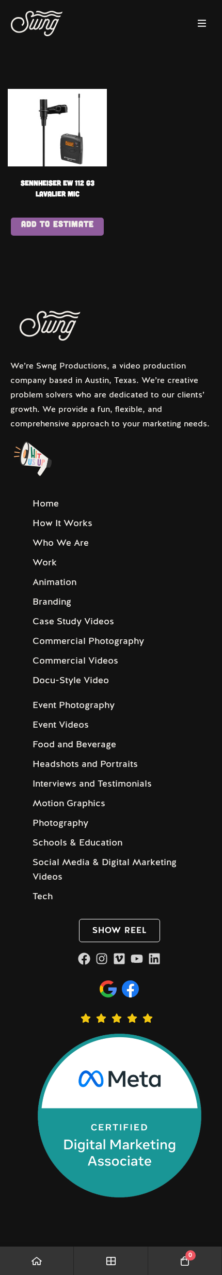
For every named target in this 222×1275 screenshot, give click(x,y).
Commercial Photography (88, 641)
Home (46, 503)
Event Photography (74, 705)
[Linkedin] (154, 959)
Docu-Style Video (71, 680)
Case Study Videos (73, 621)
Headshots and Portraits (85, 764)
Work (45, 562)
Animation (54, 582)
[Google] (108, 988)
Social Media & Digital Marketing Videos (105, 869)
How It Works (62, 523)
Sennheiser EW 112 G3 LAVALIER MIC (57, 188)
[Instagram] (102, 959)
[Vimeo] (119, 959)
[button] (119, 930)
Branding (52, 601)
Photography (60, 823)
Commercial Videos (75, 660)
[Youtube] (137, 959)
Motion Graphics (69, 803)
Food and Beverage (74, 744)
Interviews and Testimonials (92, 783)
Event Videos (61, 724)
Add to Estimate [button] (57, 223)
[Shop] (111, 1261)
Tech (43, 896)
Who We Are (61, 542)
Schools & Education (77, 842)
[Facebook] (84, 959)
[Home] (37, 1261)
